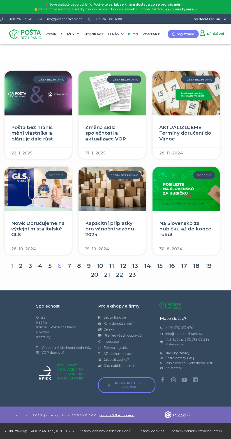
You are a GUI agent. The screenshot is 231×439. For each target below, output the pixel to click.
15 (160, 265)
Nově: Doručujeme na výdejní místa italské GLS (38, 228)
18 (196, 265)
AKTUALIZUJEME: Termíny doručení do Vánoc (185, 132)
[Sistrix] (225, 19)
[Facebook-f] (162, 379)
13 (135, 265)
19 (209, 265)
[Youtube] (184, 379)
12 (123, 265)
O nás (113, 34)
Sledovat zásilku (207, 19)
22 (119, 274)
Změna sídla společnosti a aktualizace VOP (105, 132)
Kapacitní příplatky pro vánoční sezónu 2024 (109, 228)
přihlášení (215, 33)
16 (172, 265)
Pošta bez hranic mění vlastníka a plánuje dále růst (32, 132)
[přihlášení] (202, 33)
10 (100, 265)
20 (94, 274)
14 (147, 265)
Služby (68, 34)
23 (132, 274)
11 (111, 265)
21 (107, 274)
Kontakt (151, 34)
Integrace (93, 34)
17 (184, 265)
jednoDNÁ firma (116, 415)
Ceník (51, 34)
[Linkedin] (195, 379)
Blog (133, 34)
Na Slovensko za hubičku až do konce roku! (185, 228)
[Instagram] (173, 379)
